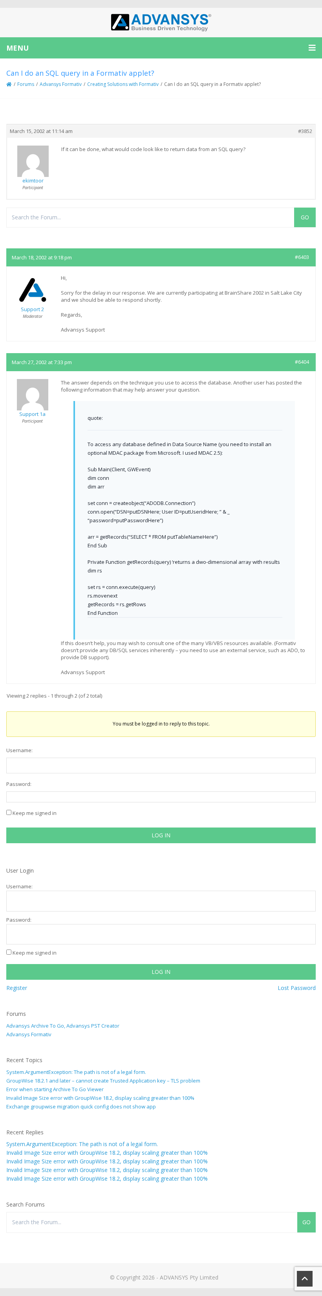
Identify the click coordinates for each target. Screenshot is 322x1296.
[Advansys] (161, 22)
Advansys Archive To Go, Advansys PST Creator (62, 1025)
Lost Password (297, 988)
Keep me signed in (35, 813)
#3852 (305, 131)
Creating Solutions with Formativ (123, 84)
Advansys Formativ (61, 84)
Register (16, 988)
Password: (18, 783)
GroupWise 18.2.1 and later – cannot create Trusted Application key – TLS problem (103, 1080)
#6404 (302, 362)
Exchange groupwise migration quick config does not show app (81, 1106)
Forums (25, 84)
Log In (161, 835)
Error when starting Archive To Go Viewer (55, 1089)
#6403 (302, 257)
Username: (19, 750)
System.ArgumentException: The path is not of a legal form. (76, 1071)
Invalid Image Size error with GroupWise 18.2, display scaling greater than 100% (100, 1097)
